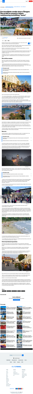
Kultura (7, 376)
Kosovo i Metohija (17, 6)
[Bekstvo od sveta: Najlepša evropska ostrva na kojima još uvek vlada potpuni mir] (19, 308)
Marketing (23, 376)
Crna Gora (7, 383)
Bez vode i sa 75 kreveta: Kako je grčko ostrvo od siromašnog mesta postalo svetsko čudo (11, 308)
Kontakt (23, 377)
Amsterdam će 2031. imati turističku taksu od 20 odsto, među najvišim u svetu (10, 341)
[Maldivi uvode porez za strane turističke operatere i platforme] (19, 332)
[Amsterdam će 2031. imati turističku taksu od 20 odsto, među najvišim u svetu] (3, 341)
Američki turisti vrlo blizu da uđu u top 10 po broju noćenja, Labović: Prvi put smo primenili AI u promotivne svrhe (16, 72)
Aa (28, 43)
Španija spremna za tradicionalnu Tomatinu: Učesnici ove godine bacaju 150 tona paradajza (27, 327)
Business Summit (8, 384)
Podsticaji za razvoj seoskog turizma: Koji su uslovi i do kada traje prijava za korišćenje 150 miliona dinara (16, 138)
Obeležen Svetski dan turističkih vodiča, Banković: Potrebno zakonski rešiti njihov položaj (15, 140)
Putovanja (5, 9)
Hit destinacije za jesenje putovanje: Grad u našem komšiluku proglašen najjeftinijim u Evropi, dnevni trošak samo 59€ (10, 317)
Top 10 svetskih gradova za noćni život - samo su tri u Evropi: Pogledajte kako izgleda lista (27, 317)
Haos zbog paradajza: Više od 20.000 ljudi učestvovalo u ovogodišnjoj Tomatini (10, 327)
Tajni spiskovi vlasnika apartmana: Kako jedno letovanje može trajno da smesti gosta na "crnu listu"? (10, 313)
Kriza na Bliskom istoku (9, 7)
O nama (23, 372)
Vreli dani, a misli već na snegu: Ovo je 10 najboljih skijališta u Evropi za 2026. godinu (27, 341)
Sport (7, 377)
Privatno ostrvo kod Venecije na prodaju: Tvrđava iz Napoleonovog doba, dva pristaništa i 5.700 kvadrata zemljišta (10, 332)
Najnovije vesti (15, 372)
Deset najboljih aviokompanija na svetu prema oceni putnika (27, 345)
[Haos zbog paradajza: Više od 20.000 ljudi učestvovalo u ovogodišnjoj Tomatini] (3, 327)
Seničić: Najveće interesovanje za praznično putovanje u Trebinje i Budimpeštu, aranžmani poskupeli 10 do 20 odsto (16, 176)
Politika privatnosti (24, 375)
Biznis (7, 375)
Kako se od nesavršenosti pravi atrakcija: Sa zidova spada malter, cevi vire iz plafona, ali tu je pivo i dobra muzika (27, 313)
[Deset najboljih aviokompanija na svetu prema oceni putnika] (19, 346)
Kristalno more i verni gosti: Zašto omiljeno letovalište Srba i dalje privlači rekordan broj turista (27, 336)
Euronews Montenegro (9, 6)
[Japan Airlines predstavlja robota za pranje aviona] (19, 322)
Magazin (7, 378)
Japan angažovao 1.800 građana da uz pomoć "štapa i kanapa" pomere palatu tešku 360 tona (10, 336)
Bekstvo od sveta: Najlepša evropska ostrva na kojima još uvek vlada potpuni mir (27, 308)
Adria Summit (8, 385)
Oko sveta (24, 306)
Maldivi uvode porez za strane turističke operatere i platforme (27, 332)
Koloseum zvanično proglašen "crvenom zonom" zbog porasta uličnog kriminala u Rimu (11, 322)
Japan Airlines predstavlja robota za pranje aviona (27, 322)
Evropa (7, 372)
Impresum (23, 371)
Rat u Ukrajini (23, 6)
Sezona (7, 306)
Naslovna (1, 9)
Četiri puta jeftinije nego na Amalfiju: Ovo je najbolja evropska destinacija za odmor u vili (11, 346)
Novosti (8, 9)
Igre (13, 375)
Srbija (7, 371)
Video (7, 382)
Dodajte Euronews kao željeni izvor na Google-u (24, 38)
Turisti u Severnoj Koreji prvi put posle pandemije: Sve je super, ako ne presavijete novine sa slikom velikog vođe (16, 70)
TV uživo (14, 371)
